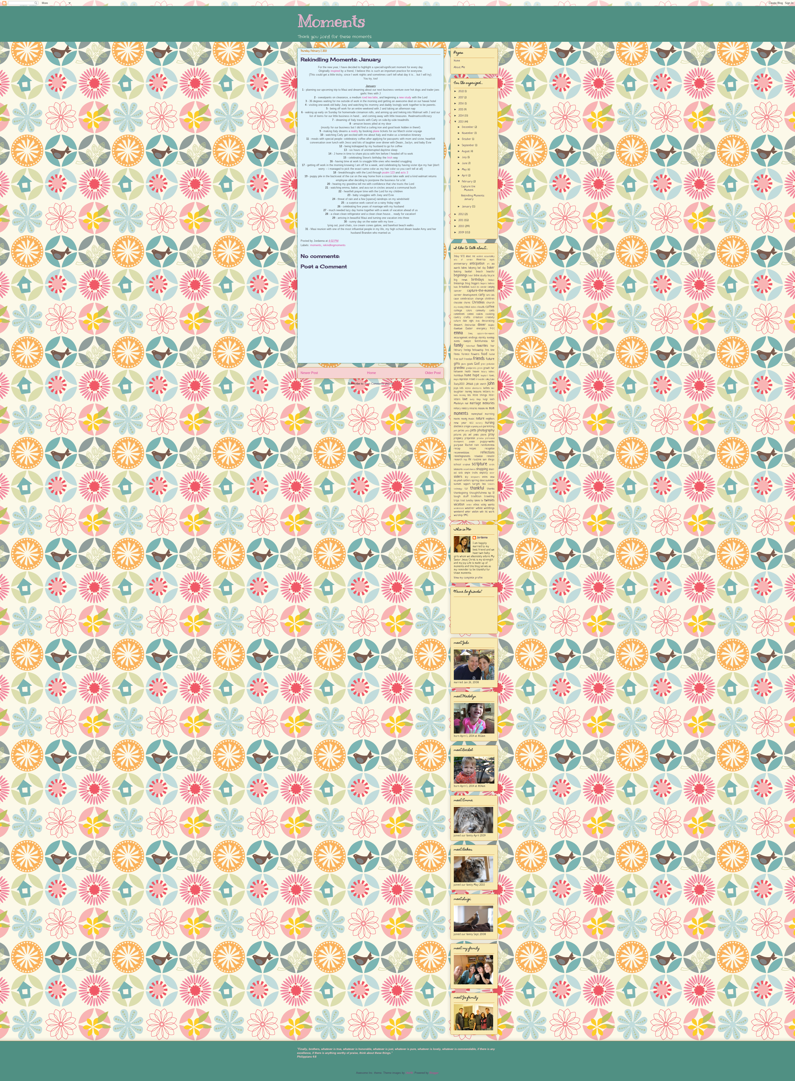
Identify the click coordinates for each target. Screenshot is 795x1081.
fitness (457, 354)
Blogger (433, 1072)
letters (486, 391)
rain (476, 445)
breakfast (464, 287)
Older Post (433, 373)
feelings (467, 350)
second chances (469, 469)
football (491, 354)
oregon (467, 426)
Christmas (478, 302)
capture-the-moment (480, 291)
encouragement (460, 337)
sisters (458, 477)
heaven (476, 371)
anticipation (477, 264)
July (464, 157)
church (490, 302)
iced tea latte (370, 97)
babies (464, 268)
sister (492, 473)
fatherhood (470, 346)
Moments (331, 21)
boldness (491, 283)
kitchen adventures (473, 388)
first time (490, 350)
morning (489, 414)
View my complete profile (468, 577)
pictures (457, 434)
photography (485, 430)
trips (456, 500)
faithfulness (481, 341)
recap (457, 448)
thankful (477, 488)
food (484, 354)
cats (492, 295)
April (465, 175)
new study (405, 97)
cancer (458, 290)
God (476, 364)
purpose (458, 445)
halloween (458, 371)
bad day (481, 268)
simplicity (483, 472)
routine (477, 459)
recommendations (461, 452)
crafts (467, 317)
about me (470, 256)
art (488, 264)
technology (458, 489)
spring (475, 480)
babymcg (472, 268)
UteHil (409, 1072)
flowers (475, 354)
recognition (489, 448)
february (458, 350)
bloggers (475, 283)
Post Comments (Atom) (379, 383)
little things (480, 395)
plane (376, 131)
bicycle (491, 275)
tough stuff (461, 496)
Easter (469, 328)
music (471, 418)
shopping (482, 469)
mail (466, 403)
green (479, 368)
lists (469, 395)
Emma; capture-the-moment (481, 333)
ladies (486, 388)
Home (371, 373)
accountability (489, 256)
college (458, 310)
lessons (477, 391)
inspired (335, 70)
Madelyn (459, 403)
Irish (389, 157)
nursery (479, 423)
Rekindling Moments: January (341, 59)
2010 (461, 226)
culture (457, 321)
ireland (472, 379)
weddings (489, 508)
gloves (463, 364)
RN (469, 459)
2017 (461, 97)
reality (354, 131)
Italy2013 (459, 384)
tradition (476, 496)
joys (456, 388)
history (484, 371)
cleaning (460, 307)
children (489, 298)
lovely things (475, 399)
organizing (474, 426)
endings (473, 337)
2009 (461, 232)
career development (465, 295)
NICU (471, 423)
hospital (483, 375)
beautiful (490, 271)
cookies (479, 314)
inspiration (463, 379)
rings (465, 459)
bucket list (475, 287)
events (457, 341)
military (457, 408)
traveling (489, 496)
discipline (491, 325)
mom (491, 408)
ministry (465, 408)
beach (479, 271)
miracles (473, 408)
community (480, 310)
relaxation (478, 456)
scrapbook (466, 464)
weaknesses (459, 508)
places (483, 434)
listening (463, 395)
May (464, 169)
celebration (466, 298)
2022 (461, 91)
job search (481, 384)
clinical (467, 307)
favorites (482, 346)
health (468, 371)
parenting (488, 426)
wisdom (475, 511)
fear (492, 346)
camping (491, 287)
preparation (470, 438)
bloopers (484, 283)
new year (460, 422)
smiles (485, 477)
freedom (468, 359)
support (467, 484)
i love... (490, 375)
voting (483, 504)
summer (489, 480)
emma (458, 333)
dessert (458, 325)
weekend (459, 511)
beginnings (460, 275)
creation (478, 317)
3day (456, 256)
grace (483, 364)
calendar (483, 287)
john (491, 383)
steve (482, 480)
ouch (480, 426)
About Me (459, 67)
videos (476, 504)
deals (478, 321)
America (480, 259)
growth (486, 368)
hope (476, 375)
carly (481, 295)
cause (456, 298)
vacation (459, 504)
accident (480, 256)
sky (466, 477)
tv (482, 500)
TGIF (466, 489)
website (479, 508)
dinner (482, 325)
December (468, 127)
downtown (458, 328)
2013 (461, 121)
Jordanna (482, 537)
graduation (490, 364)
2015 (461, 109)
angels (492, 260)
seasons (458, 469)
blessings (459, 283)
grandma (459, 368)
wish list (483, 511)
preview (480, 438)
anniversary (460, 263)
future (490, 359)
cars (488, 295)
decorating (488, 320)
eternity (482, 337)
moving (464, 418)
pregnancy (458, 438)
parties (461, 430)
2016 (461, 103)
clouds (480, 307)
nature (480, 419)
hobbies (491, 371)
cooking (489, 314)
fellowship (477, 350)
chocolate (458, 302)
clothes (473, 307)
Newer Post (309, 373)
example (467, 341)
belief (471, 275)
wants (491, 504)
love (465, 399)
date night (468, 321)
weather (470, 508)
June (465, 163)
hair (492, 368)
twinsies (489, 500)
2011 (461, 220)
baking (457, 271)
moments (315, 245)
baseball (468, 271)
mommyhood (476, 414)
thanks (490, 488)
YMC (466, 515)
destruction (470, 325)
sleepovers (475, 477)
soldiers (467, 480)
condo (491, 310)
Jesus (469, 384)
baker (490, 268)
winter (468, 511)
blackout (491, 280)
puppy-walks (487, 441)
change (479, 298)
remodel (490, 456)
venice (469, 505)
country (457, 317)
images (456, 379)
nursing (489, 423)
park (455, 430)
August (466, 151)
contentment (459, 314)
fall (492, 341)
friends (479, 358)
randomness (487, 445)
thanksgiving (461, 492)
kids (461, 388)
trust (462, 500)
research (458, 459)
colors (469, 310)
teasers (491, 484)
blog (467, 283)
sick (461, 472)
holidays (458, 375)
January (467, 206)
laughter (459, 391)
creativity (489, 317)
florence (465, 354)
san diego (488, 459)
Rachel (469, 445)
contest (470, 314)
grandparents (471, 368)
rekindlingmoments (334, 245)
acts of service (463, 260)
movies (457, 418)
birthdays (477, 280)
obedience (458, 426)
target (476, 484)
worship (458, 515)
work (491, 511)
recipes (472, 448)
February (467, 181)
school (457, 464)
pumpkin (472, 441)
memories (488, 403)
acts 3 (404, 172)
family (458, 345)
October (467, 139)
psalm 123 (388, 172)
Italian (492, 379)
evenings (490, 337)
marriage (475, 403)
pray (491, 434)
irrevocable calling (482, 379)
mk (486, 408)
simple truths (471, 472)
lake (492, 388)
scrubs (491, 464)
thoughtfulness (478, 492)
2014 (461, 115)
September (468, 145)
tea (484, 484)
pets (473, 430)
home (467, 375)
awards (457, 268)
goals (470, 364)
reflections (487, 453)
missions (481, 408)
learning (468, 391)
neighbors (490, 418)
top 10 (491, 493)
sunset (457, 484)
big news (460, 279)
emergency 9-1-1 (485, 328)
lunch (492, 399)
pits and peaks (470, 434)
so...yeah (458, 480)
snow (492, 477)
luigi (485, 399)
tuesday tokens (473, 500)
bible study (480, 275)
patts (467, 430)
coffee (489, 307)
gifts (457, 364)
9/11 (463, 256)
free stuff (458, 359)
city (455, 307)
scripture (479, 464)
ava (493, 263)
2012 (461, 214)
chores (467, 302)
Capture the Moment (468, 188)
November (468, 133)
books (456, 287)
